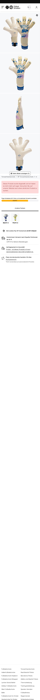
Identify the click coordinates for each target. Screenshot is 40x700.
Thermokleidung (26, 682)
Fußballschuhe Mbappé (9, 679)
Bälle (3, 692)
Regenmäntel (25, 696)
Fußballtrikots (25, 692)
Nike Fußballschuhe (8, 689)
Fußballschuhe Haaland (9, 676)
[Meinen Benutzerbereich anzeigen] (36, 7)
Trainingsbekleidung (27, 686)
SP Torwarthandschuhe (25, 177)
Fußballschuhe (6, 669)
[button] (20, 249)
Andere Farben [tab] (20, 208)
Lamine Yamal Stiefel (8, 682)
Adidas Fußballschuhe (8, 686)
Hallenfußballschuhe (8, 672)
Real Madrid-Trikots (27, 672)
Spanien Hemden (26, 689)
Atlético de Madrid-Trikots (29, 679)
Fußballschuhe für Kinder (10, 696)
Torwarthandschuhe (8, 177)
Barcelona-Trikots (26, 676)
